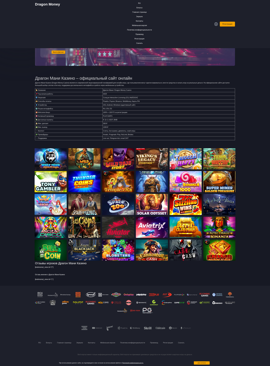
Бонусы (139, 8)
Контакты (139, 21)
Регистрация (139, 39)
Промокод (139, 34)
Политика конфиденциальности (139, 30)
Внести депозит (58, 52)
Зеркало (139, 16)
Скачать (139, 43)
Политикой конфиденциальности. (133, 363)
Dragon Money (47, 4)
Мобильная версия (139, 25)
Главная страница (139, 12)
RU (139, 3)
